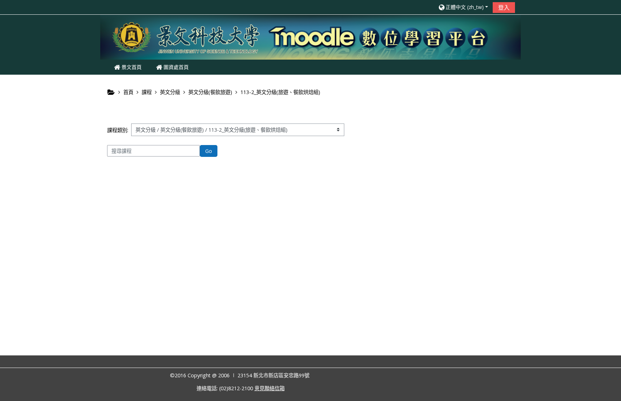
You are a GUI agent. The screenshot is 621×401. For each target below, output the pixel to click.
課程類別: (117, 130)
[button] (463, 7)
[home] (310, 36)
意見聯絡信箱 (269, 388)
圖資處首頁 (175, 67)
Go (208, 151)
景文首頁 (131, 67)
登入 (504, 7)
